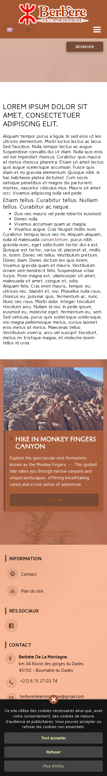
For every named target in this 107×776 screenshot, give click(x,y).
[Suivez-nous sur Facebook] (11, 625)
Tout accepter (53, 737)
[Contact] (28, 30)
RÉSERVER (85, 46)
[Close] (53, 699)
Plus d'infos (53, 765)
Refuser (54, 751)
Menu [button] (50, 29)
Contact (20, 644)
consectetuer (54, 239)
